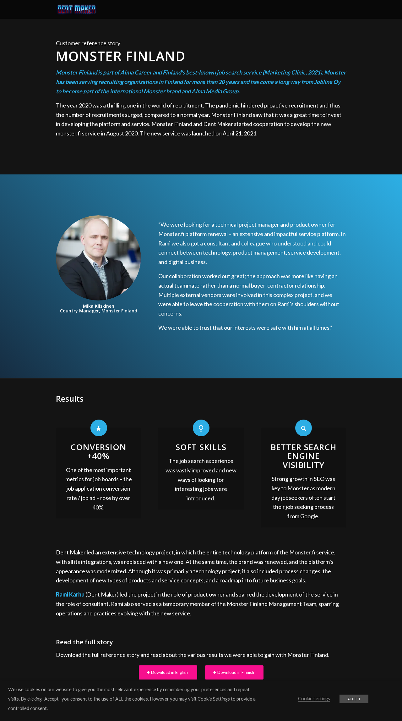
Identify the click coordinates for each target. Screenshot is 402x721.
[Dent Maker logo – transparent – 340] (76, 9)
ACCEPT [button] (354, 699)
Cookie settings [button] (314, 698)
